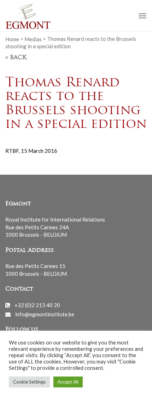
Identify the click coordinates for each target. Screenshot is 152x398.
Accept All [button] (68, 382)
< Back (16, 58)
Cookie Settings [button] (29, 382)
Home (12, 39)
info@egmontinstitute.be (44, 314)
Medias (33, 39)
